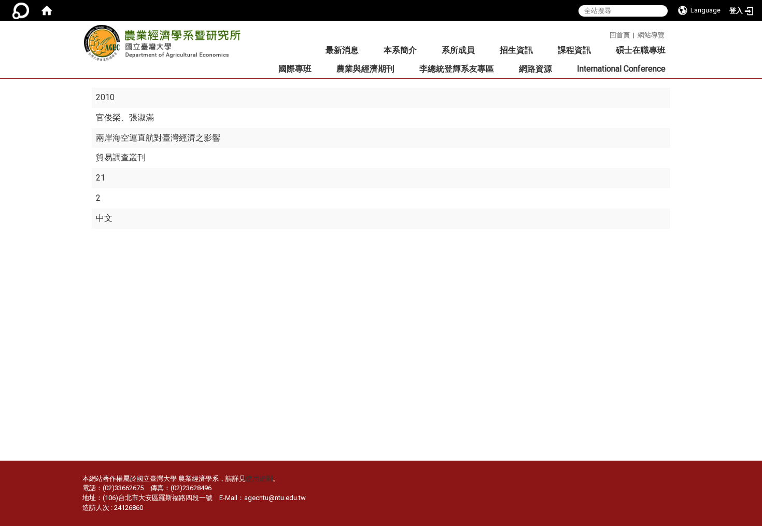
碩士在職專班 (641, 50)
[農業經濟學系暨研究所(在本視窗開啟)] (165, 46)
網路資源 (535, 69)
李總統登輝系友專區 (456, 69)
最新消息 (342, 50)
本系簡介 (400, 50)
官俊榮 (108, 117)
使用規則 (259, 478)
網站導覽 (651, 35)
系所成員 (458, 50)
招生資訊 (516, 50)
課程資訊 (574, 50)
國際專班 (295, 69)
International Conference (621, 69)
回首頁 (620, 35)
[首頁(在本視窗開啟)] (47, 10)
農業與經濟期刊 (365, 69)
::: (605, 33)
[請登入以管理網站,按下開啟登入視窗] (21, 10)
